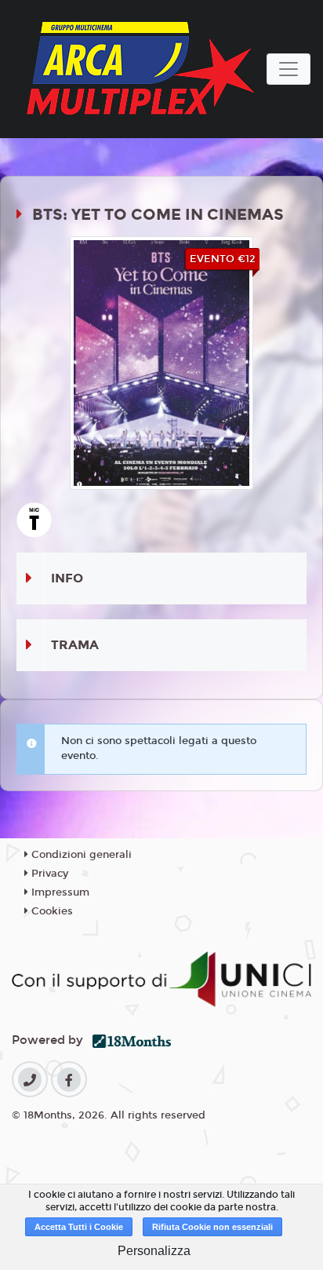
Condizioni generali (80, 854)
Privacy (48, 873)
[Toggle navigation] (288, 69)
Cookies (50, 911)
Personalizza (154, 1250)
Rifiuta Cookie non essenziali (212, 1227)
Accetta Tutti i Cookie (78, 1227)
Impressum (58, 892)
